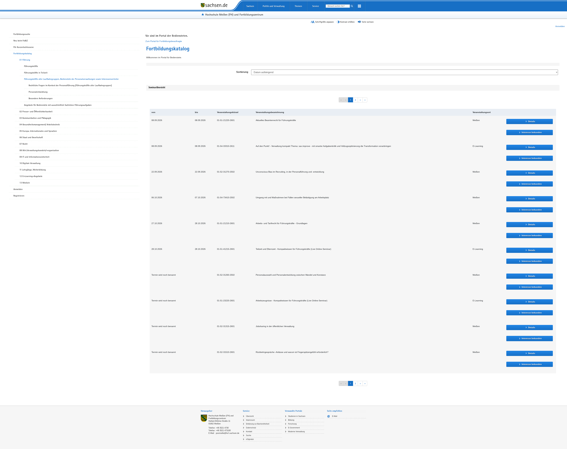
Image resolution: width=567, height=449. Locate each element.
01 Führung (24, 59)
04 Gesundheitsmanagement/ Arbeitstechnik (39, 124)
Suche (248, 435)
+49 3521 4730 (222, 428)
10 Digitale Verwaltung (29, 163)
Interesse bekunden (532, 132)
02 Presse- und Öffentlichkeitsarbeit (35, 111)
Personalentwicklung (38, 92)
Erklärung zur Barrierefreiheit (257, 424)
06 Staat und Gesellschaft (31, 137)
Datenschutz (251, 428)
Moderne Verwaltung (296, 432)
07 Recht (23, 144)
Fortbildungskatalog (22, 53)
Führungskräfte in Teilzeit (35, 72)
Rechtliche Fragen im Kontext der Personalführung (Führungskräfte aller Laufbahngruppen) (70, 85)
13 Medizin (24, 182)
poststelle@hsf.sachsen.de (227, 433)
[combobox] (338, 6)
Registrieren (18, 195)
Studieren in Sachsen (296, 416)
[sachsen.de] (220, 7)
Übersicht (250, 416)
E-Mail (334, 416)
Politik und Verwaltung (274, 6)
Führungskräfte (31, 66)
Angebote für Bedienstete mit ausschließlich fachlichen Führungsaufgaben (58, 105)
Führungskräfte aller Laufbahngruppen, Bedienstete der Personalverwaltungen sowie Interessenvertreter (71, 79)
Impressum (250, 420)
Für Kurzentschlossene (23, 47)
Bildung (291, 420)
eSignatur (250, 439)
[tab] (220, 411)
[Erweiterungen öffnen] (359, 6)
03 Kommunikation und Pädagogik (35, 118)
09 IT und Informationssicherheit (34, 157)
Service (315, 6)
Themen (298, 6)
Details (531, 121)
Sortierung (242, 72)
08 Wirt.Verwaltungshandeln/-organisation (39, 150)
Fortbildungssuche (21, 34)
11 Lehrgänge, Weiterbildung (32, 169)
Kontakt (249, 432)
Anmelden (560, 26)
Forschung (292, 424)
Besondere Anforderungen (41, 98)
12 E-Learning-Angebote (30, 176)
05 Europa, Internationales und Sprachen (38, 131)
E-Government (294, 428)
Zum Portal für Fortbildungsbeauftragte (163, 41)
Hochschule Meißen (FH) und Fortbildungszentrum (234, 14)
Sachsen (250, 6)
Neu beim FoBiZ (20, 40)
